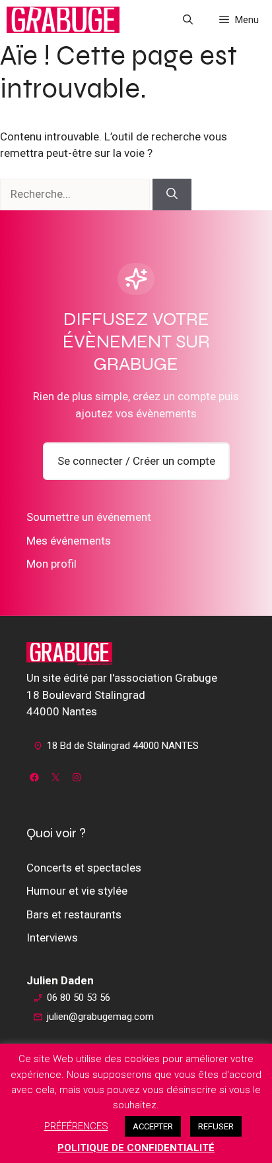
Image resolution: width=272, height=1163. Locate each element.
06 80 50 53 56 (78, 997)
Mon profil (51, 563)
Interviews (52, 937)
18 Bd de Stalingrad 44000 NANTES (123, 746)
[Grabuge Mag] (63, 20)
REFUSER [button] (216, 1126)
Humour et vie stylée (76, 890)
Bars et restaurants (73, 914)
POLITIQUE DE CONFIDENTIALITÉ (136, 1148)
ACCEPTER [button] (153, 1126)
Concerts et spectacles (83, 867)
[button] (188, 20)
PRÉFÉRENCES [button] (76, 1126)
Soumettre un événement (88, 516)
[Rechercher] (172, 194)
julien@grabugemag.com (100, 1017)
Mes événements (68, 540)
